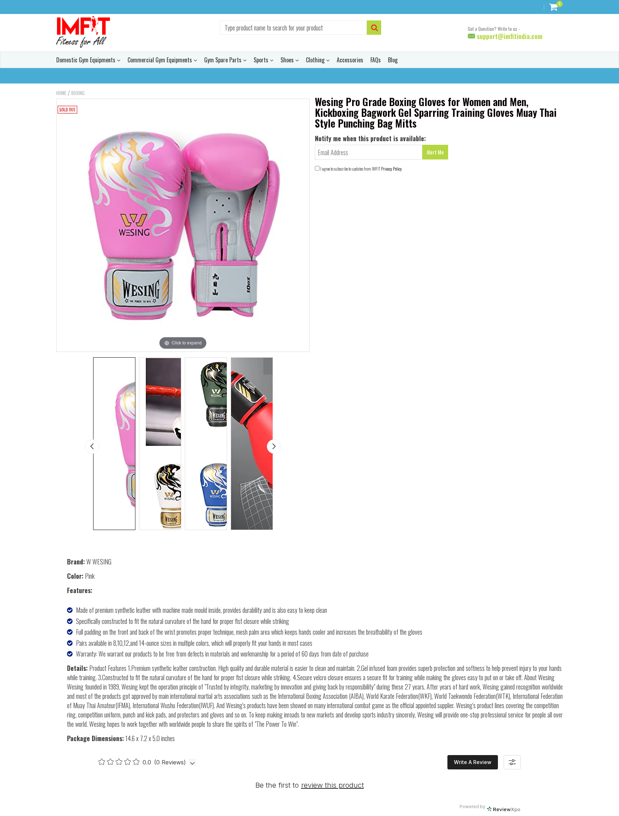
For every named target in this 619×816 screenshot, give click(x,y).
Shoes (287, 60)
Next (274, 446)
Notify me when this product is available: (370, 138)
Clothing (316, 60)
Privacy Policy (391, 169)
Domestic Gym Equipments (86, 60)
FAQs (375, 60)
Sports (262, 60)
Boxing (78, 92)
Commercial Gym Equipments (160, 60)
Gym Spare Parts (223, 60)
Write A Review (472, 762)
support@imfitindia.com (508, 36)
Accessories (350, 60)
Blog (393, 60)
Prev (92, 446)
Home (61, 92)
